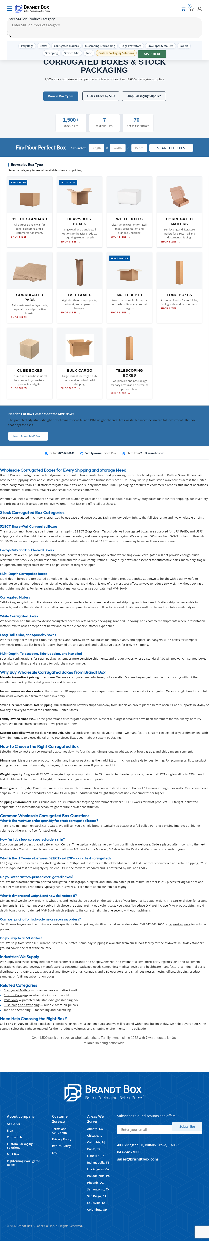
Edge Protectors (131, 46)
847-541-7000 (128, 1151)
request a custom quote (89, 1024)
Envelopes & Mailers (160, 46)
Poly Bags (27, 46)
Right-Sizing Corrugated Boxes (23, 1163)
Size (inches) (78, 148)
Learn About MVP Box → (28, 436)
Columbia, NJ (96, 1142)
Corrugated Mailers (66, 46)
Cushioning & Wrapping (100, 46)
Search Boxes (171, 147)
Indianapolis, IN (98, 1162)
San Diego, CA (96, 1196)
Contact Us (14, 1137)
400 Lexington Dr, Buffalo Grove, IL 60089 (148, 1145)
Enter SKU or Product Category (31, 19)
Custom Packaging (16, 995)
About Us (13, 1124)
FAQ (55, 1153)
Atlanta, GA (95, 1129)
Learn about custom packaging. (100, 738)
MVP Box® (120, 588)
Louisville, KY (96, 1203)
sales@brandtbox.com (137, 1159)
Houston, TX (95, 1156)
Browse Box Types (60, 96)
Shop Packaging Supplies (144, 96)
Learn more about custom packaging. (102, 887)
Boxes (43, 46)
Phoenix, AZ (95, 1183)
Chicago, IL (94, 1135)
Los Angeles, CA (98, 1169)
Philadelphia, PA (98, 1176)
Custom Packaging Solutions (116, 53)
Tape (89, 53)
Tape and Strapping (17, 1010)
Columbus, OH (97, 1209)
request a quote (179, 924)
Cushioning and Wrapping (22, 1005)
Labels (184, 46)
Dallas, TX (94, 1149)
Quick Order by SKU (101, 96)
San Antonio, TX (98, 1189)
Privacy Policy (61, 1139)
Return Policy (61, 1146)
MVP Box (152, 54)
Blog (10, 1130)
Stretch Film (71, 53)
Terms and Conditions (59, 1130)
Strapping (51, 53)
